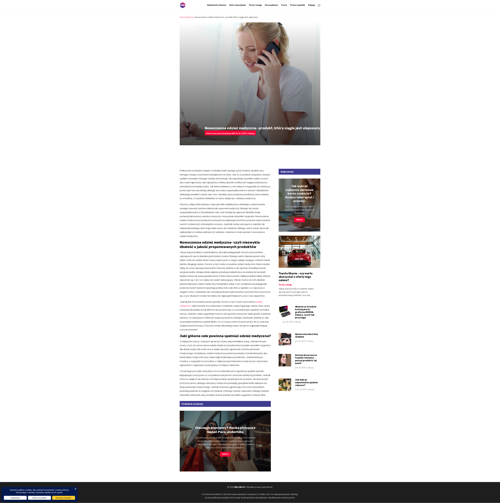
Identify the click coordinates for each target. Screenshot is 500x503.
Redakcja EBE (229, 133)
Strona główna (186, 17)
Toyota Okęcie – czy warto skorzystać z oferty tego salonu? (295, 277)
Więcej (225, 454)
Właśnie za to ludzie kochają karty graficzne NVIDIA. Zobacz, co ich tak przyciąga (305, 312)
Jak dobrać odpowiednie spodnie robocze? (306, 383)
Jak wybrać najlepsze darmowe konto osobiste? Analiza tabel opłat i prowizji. (299, 193)
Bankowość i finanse (216, 5)
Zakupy (311, 5)
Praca (284, 5)
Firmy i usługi (255, 5)
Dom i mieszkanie (237, 5)
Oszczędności (271, 5)
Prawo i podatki (297, 5)
